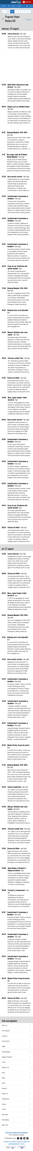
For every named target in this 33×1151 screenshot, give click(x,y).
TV (9, 6)
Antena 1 (5, 1036)
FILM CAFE (6, 1041)
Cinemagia (16, 2)
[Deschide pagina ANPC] (11, 1147)
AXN (3, 1083)
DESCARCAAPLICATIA (28, 2)
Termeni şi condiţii (9, 1141)
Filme (13, 6)
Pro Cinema (6, 1031)
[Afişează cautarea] (31, 6)
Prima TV (5, 1094)
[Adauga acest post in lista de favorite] (3, 19)
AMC (3, 1046)
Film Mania (5, 1120)
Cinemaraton (6, 1052)
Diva (3, 1073)
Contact (19, 1141)
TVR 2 (4, 1109)
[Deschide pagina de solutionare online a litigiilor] (21, 1147)
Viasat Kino (5, 1099)
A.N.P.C (22, 1144)
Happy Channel (7, 1057)
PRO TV (4, 1025)
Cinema (3, 6)
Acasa (4, 1104)
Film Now (5, 1114)
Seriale (19, 6)
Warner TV (5, 1067)
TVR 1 (4, 1062)
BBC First (5, 1125)
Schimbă (28, 19)
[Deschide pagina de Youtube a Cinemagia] (24, 1138)
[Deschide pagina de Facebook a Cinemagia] (18, 1138)
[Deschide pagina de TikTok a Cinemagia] (27, 1138)
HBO (3, 1078)
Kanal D (4, 1088)
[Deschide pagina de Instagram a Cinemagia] (21, 1138)
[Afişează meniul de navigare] (27, 6)
